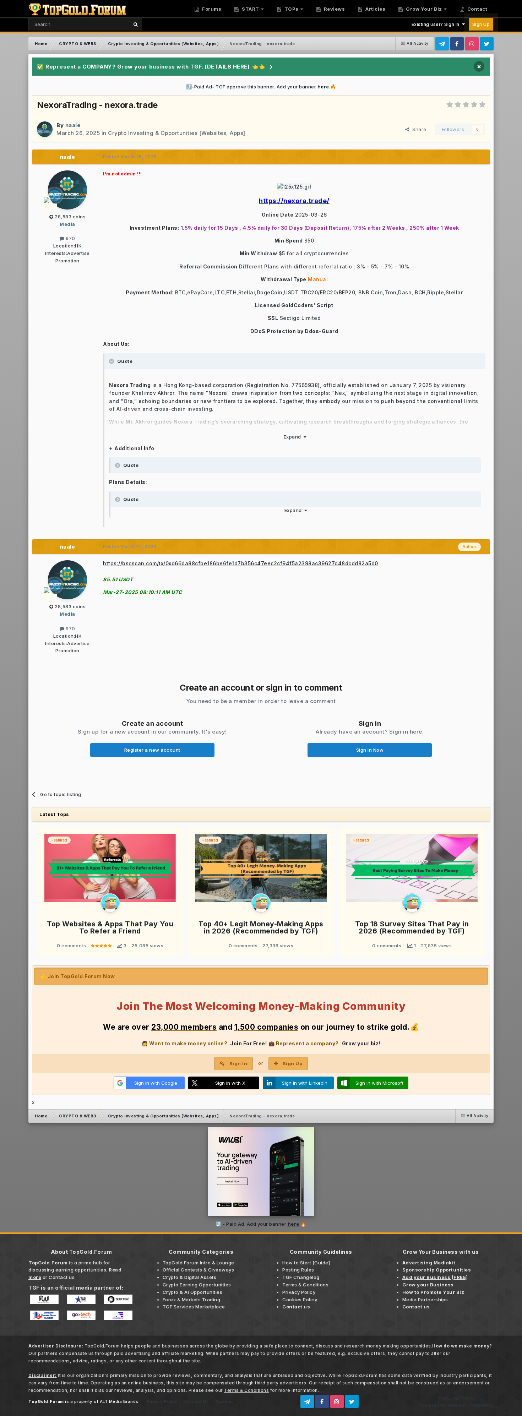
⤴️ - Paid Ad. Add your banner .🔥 (261, 1224)
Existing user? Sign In (437, 24)
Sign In (238, 1063)
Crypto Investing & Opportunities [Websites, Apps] (176, 133)
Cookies (225, 1401)
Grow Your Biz (423, 9)
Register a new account (152, 750)
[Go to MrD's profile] (110, 903)
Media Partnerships (425, 1299)
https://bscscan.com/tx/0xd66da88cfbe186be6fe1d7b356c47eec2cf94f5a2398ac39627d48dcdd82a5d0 (240, 563)
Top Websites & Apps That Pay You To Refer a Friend (110, 928)
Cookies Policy (299, 1299)
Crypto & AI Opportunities (193, 1292)
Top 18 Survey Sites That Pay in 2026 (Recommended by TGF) (412, 928)
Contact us (62, 1277)
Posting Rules (298, 1270)
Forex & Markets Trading (192, 1299)
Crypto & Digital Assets (190, 1277)
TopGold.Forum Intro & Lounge (198, 1262)
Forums (211, 9)
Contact (476, 9)
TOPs (291, 9)
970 (70, 238)
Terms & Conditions (305, 1284)
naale (67, 157)
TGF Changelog (301, 1277)
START (250, 9)
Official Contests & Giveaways (198, 1270)
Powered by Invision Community (456, 1405)
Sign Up (481, 24)
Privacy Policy (298, 1292)
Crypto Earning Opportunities (197, 1284)
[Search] (135, 24)
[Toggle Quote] (112, 361)
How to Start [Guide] (306, 1262)
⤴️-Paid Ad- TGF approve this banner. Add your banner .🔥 (261, 86)
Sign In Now (370, 750)
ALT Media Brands (119, 1401)
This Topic (108, 24)
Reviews (333, 9)
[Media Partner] (44, 1299)
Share (417, 129)
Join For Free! (248, 1043)
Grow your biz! (361, 1043)
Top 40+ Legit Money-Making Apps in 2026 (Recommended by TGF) (261, 928)
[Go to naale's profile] (45, 129)
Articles (375, 9)
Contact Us (196, 1401)
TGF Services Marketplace (194, 1306)
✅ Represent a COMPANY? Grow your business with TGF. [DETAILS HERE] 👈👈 (151, 66)
